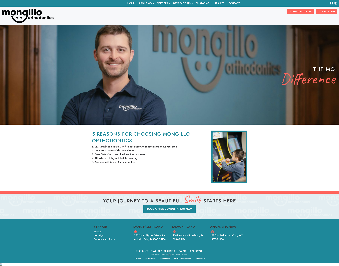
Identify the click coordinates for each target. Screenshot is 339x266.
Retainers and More (104, 239)
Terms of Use (200, 258)
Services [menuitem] (162, 3)
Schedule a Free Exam (300, 11)
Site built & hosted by (169, 254)
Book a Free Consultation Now (169, 209)
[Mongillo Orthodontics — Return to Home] (28, 15)
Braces (97, 231)
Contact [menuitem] (234, 3)
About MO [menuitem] (145, 3)
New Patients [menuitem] (182, 3)
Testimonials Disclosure (182, 258)
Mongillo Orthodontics (160, 251)
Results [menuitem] (219, 3)
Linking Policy (150, 258)
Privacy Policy (165, 258)
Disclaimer (137, 258)
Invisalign (99, 235)
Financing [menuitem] (202, 3)
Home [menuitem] (131, 3)
